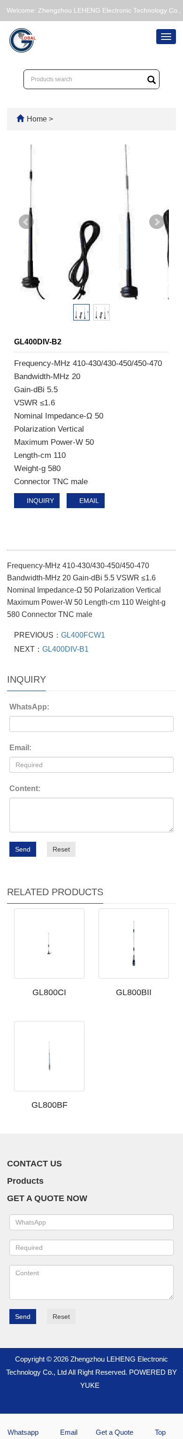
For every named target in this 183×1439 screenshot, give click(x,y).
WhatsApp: (29, 707)
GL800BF (49, 1105)
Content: (24, 788)
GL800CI (49, 992)
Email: (20, 748)
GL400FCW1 (83, 635)
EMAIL (88, 500)
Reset (61, 849)
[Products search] (151, 80)
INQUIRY (39, 500)
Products (25, 1181)
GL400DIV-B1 (65, 649)
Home (37, 119)
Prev (26, 221)
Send (22, 849)
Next (156, 221)
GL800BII (134, 992)
